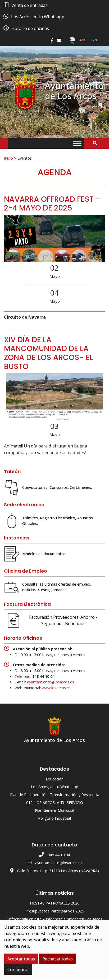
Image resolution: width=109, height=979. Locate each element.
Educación (54, 779)
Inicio (8, 158)
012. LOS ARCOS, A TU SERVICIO (54, 802)
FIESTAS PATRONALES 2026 (54, 903)
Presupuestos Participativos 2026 (54, 911)
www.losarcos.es (56, 687)
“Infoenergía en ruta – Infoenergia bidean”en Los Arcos (54, 918)
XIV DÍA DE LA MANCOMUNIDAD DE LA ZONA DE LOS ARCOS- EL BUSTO (48, 353)
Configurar (18, 969)
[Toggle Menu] (77, 143)
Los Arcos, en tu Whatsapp (54, 786)
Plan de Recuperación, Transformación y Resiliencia (54, 794)
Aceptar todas (21, 959)
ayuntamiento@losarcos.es (50, 681)
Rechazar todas (57, 959)
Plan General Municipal (54, 810)
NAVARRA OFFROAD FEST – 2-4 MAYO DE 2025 (52, 203)
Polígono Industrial (54, 818)
